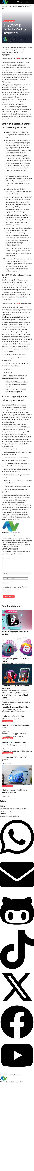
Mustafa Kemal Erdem (7, 636)
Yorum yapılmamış (12, 39)
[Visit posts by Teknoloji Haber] (5, 39)
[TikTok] (9, 535)
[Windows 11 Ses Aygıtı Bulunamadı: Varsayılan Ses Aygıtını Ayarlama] (17, 735)
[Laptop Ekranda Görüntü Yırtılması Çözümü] (17, 751)
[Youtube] (17, 1070)
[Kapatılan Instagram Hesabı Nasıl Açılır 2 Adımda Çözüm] (17, 703)
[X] (4, 535)
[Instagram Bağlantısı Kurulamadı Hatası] (17, 647)
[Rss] (14, 535)
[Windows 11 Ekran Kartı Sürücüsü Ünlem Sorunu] (14, 719)
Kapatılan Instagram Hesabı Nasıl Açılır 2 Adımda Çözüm (15, 708)
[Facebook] (2, 535)
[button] (18, 2)
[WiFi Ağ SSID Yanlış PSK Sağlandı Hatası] (15, 693)
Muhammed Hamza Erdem (9, 690)
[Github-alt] (17, 928)
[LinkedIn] (11, 535)
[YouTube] (7, 535)
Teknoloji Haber (12, 37)
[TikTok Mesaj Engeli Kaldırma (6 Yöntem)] (17, 620)
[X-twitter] (17, 1004)
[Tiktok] (17, 968)
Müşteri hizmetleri (16, 1082)
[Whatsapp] (17, 856)
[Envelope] (17, 891)
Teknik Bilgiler (9, 21)
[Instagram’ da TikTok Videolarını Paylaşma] (17, 674)
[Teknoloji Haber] (5, 2)
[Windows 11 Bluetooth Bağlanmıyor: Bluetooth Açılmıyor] (17, 775)
